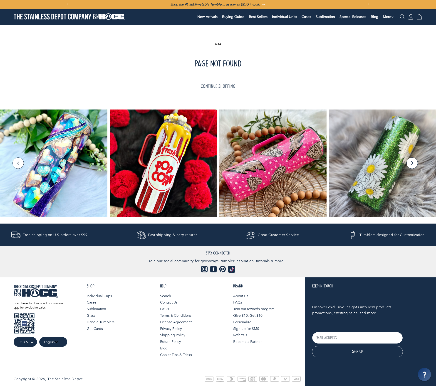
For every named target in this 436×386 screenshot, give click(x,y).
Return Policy (170, 341)
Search (165, 296)
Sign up (357, 352)
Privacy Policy (171, 328)
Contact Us (169, 302)
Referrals (240, 335)
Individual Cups (99, 296)
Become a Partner (247, 341)
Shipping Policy (172, 335)
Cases (91, 302)
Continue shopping (218, 86)
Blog (164, 348)
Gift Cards (95, 328)
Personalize (242, 322)
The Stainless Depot (65, 378)
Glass (91, 315)
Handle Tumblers (100, 322)
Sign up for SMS (246, 328)
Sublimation (96, 308)
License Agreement (176, 322)
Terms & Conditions (175, 315)
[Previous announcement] (67, 4)
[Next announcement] (369, 4)
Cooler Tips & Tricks (176, 354)
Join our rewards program (254, 308)
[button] (387, 17)
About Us (240, 296)
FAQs (164, 308)
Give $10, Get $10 (248, 315)
